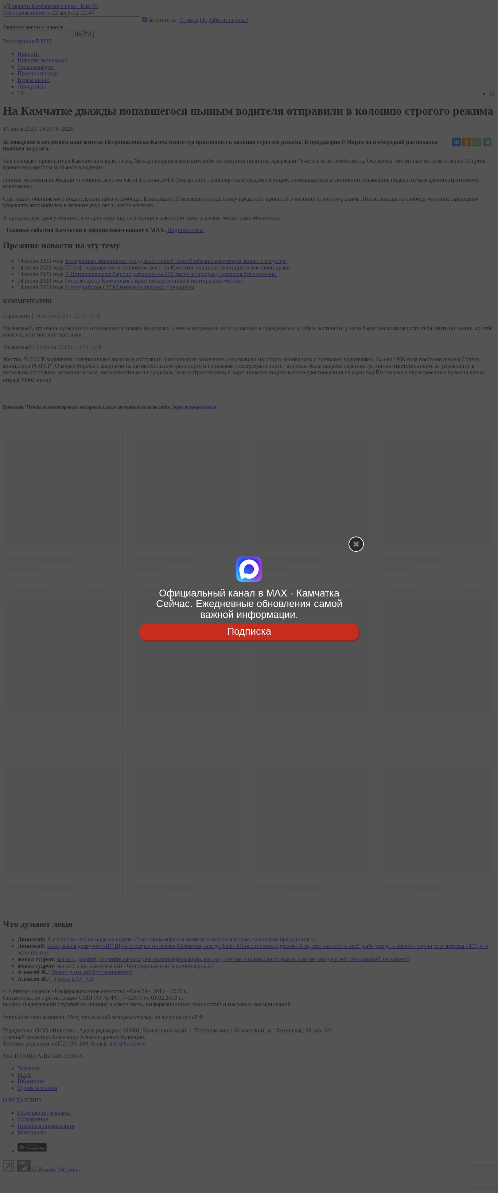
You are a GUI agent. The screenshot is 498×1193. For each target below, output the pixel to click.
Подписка (249, 631)
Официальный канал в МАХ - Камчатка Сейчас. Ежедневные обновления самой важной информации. (249, 604)
